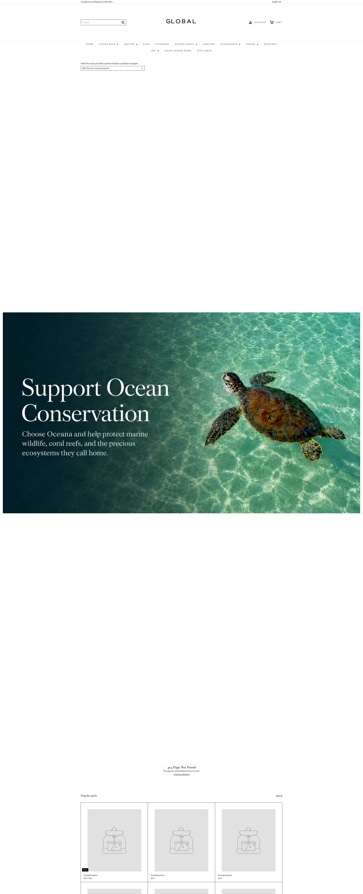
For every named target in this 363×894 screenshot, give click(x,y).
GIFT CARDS (204, 50)
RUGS (146, 44)
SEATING (129, 44)
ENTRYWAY (270, 44)
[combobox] (103, 22)
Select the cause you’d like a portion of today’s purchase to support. (110, 63)
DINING (251, 44)
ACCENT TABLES (185, 44)
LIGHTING (209, 44)
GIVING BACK (107, 44)
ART (154, 50)
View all (279, 796)
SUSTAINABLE (229, 44)
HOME (89, 44)
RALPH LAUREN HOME (178, 50)
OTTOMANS (162, 44)
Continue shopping (181, 774)
